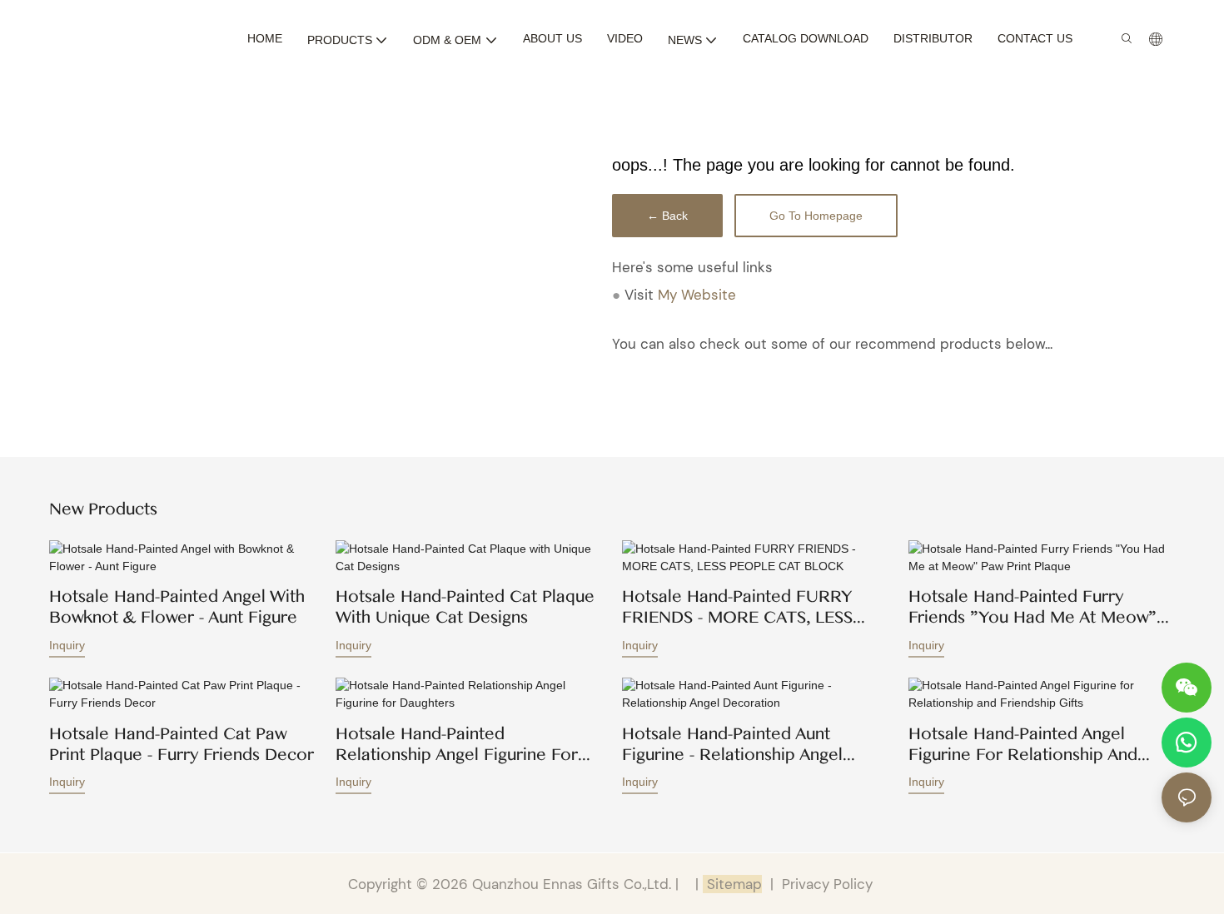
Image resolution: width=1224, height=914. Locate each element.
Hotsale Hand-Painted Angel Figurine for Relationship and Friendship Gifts (1022, 744)
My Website (697, 295)
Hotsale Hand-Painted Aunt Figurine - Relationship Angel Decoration (732, 744)
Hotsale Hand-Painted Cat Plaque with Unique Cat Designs (465, 608)
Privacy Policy (827, 884)
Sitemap (732, 884)
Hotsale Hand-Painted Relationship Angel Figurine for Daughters (457, 744)
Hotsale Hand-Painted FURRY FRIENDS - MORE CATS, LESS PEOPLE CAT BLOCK (737, 608)
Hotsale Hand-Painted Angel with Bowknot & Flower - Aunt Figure (177, 608)
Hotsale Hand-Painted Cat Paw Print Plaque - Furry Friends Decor (181, 744)
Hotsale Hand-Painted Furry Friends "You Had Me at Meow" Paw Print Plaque (1032, 608)
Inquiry (67, 645)
